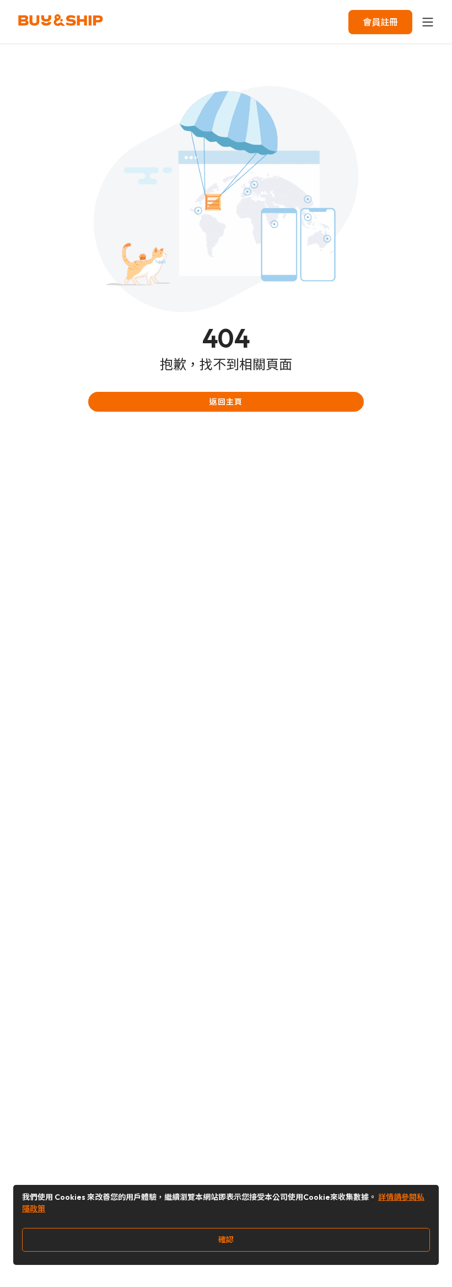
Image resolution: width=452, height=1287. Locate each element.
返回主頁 (226, 402)
